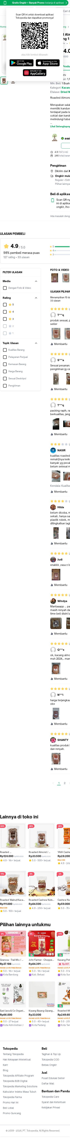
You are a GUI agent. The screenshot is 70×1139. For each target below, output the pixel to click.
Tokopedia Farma (12, 1097)
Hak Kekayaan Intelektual (17, 1059)
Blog (5, 1070)
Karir (5, 1064)
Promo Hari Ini (10, 1102)
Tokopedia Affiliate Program (18, 1075)
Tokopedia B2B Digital (15, 1081)
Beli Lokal (8, 1107)
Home (3, 26)
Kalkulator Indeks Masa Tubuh (19, 1091)
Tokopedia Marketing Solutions (20, 1086)
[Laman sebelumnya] (53, 783)
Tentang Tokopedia (13, 1054)
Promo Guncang (12, 1113)
